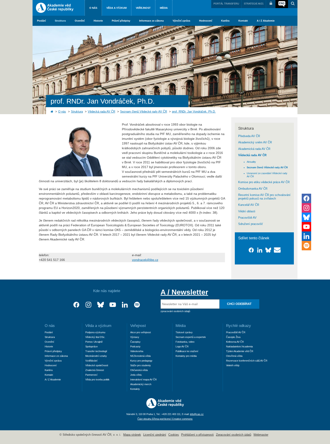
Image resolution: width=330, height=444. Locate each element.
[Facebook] (76, 305)
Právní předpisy (121, 20)
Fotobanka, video (185, 341)
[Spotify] (137, 305)
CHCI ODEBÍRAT (239, 304)
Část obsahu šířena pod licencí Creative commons (165, 418)
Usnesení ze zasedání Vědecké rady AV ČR (267, 175)
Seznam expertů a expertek (191, 337)
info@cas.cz (197, 414)
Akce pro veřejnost (140, 332)
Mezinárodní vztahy (96, 356)
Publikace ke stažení (187, 351)
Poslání (41, 20)
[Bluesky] (100, 305)
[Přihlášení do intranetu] (270, 4)
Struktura (60, 20)
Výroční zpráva (181, 20)
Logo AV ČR (182, 346)
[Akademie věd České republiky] (165, 407)
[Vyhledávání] (292, 4)
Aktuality (251, 161)
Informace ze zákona (151, 20)
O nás (93, 8)
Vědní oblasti (246, 211)
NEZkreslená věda (140, 356)
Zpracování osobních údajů (233, 434)
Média (164, 8)
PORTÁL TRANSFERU (226, 3)
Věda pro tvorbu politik (97, 379)
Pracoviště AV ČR (235, 332)
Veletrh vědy (233, 365)
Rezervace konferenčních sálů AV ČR (246, 360)
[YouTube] (112, 305)
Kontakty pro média (186, 356)
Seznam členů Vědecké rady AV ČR (143, 111)
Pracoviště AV (247, 217)
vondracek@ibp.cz (145, 260)
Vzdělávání (91, 360)
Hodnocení (205, 20)
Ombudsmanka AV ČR (252, 188)
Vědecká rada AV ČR (101, 111)
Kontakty (135, 389)
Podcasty (135, 346)
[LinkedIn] (124, 305)
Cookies (173, 434)
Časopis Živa (233, 337)
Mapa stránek (132, 434)
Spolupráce (91, 346)
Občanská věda (139, 370)
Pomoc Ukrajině (94, 341)
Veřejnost (143, 8)
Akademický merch (140, 384)
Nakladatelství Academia (239, 346)
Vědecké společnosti (96, 365)
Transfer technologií (96, 351)
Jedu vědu (136, 374)
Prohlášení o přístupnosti (197, 434)
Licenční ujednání (154, 434)
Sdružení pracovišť (250, 224)
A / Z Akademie (266, 20)
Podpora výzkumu (95, 332)
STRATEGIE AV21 (254, 3)
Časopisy (135, 341)
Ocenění (80, 20)
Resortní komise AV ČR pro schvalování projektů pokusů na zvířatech (264, 196)
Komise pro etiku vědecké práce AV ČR (264, 182)
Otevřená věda (234, 356)
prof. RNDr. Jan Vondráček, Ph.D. (194, 111)
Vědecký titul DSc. (95, 337)
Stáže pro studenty (140, 365)
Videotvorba (136, 351)
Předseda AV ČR (249, 136)
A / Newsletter (184, 292)
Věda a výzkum (116, 8)
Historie (98, 20)
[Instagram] (88, 305)
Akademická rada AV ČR (254, 149)
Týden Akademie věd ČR (239, 351)
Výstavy (134, 337)
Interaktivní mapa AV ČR (143, 379)
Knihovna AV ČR (235, 341)
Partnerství (91, 374)
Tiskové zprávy (184, 332)
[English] (281, 4)
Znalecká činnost (94, 370)
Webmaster (260, 434)
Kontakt (243, 20)
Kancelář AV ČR (248, 204)
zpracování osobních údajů (175, 311)
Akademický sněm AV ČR (255, 142)
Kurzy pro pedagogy (141, 360)
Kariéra (225, 20)
